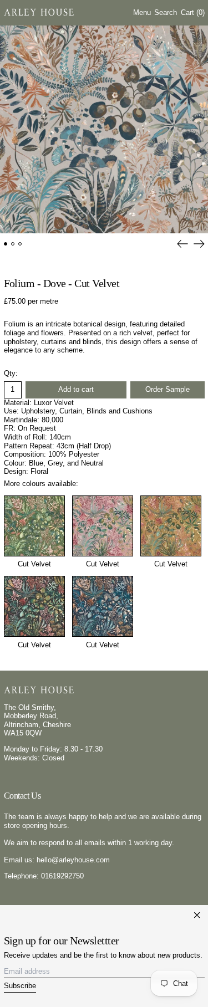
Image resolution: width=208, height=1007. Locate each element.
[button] (165, 12)
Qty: (11, 373)
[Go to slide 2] (13, 244)
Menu (142, 12)
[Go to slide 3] (20, 244)
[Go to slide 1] (6, 244)
